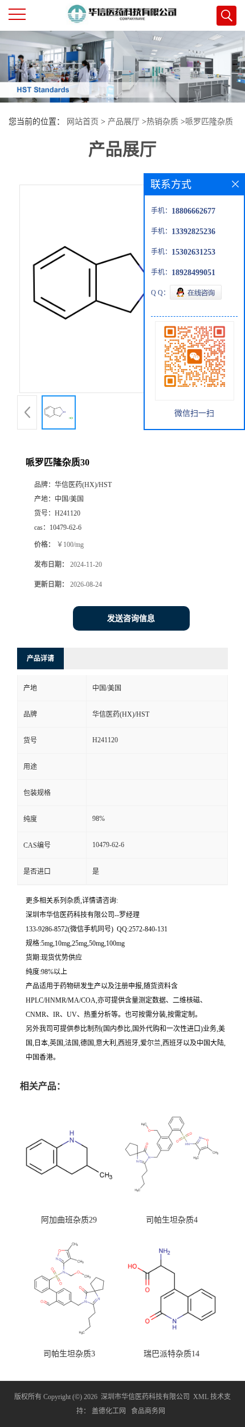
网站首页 (83, 121)
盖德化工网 (109, 1411)
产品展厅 (124, 121)
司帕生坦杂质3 (69, 1354)
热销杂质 (162, 121)
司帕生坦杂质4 (172, 1220)
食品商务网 (148, 1411)
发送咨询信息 (131, 618)
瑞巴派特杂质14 (171, 1354)
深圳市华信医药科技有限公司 (145, 1397)
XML (201, 1397)
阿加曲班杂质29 (69, 1220)
